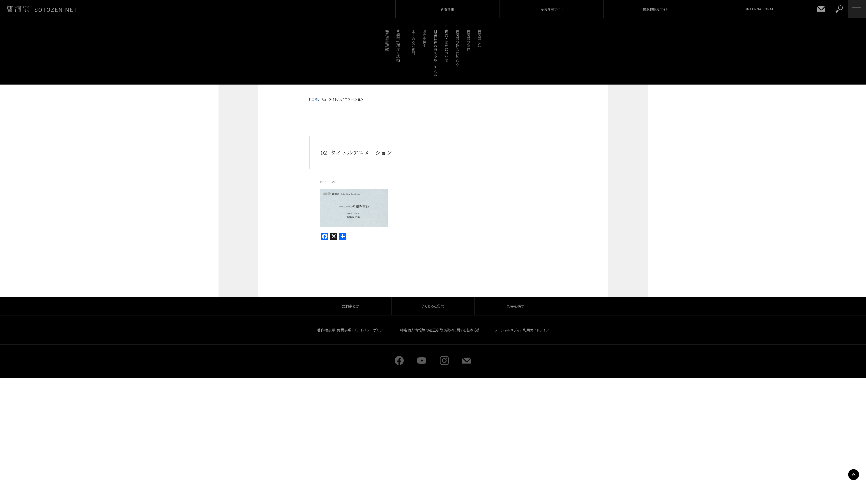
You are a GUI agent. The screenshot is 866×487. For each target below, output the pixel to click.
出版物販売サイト (656, 9)
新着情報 (447, 9)
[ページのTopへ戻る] (853, 474)
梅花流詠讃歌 (386, 40)
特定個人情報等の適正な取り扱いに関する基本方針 (440, 330)
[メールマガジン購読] (466, 363)
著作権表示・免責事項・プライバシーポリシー (352, 330)
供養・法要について (446, 45)
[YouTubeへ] (421, 363)
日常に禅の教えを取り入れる (435, 52)
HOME (314, 99)
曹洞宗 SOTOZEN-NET (42, 9)
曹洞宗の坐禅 (468, 40)
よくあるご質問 (413, 42)
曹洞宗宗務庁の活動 (398, 45)
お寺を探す (424, 38)
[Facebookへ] (399, 363)
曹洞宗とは (479, 38)
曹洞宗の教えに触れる (457, 47)
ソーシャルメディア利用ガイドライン (521, 330)
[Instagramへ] (444, 363)
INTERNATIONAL (760, 9)
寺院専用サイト (552, 9)
